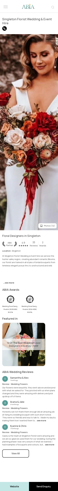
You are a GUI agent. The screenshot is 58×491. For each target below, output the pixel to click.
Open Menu (6, 7)
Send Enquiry (43, 486)
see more (41, 420)
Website (14, 486)
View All (16, 453)
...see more (8, 282)
